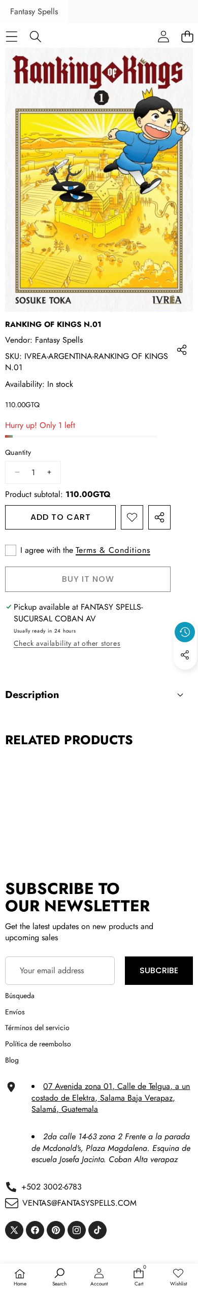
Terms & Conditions (113, 550)
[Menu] (11, 36)
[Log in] (163, 36)
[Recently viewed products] (185, 632)
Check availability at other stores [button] (67, 643)
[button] (185, 678)
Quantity (18, 452)
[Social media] (185, 655)
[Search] (35, 36)
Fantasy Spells (34, 11)
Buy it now (88, 579)
